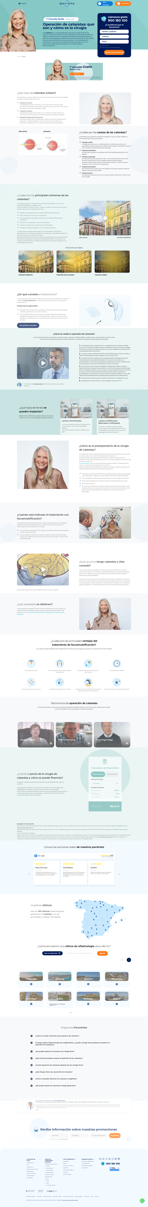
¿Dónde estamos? (31, 1175)
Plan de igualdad (78, 1196)
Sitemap (97, 1196)
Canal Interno (87, 1196)
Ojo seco (65, 1163)
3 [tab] (73, 1009)
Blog (92, 1196)
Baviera (19, 56)
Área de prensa (30, 1167)
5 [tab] (76, 1009)
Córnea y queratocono (68, 1165)
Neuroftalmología (67, 1174)
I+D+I (28, 1164)
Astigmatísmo (49, 1168)
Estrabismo (65, 1167)
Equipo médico (30, 1177)
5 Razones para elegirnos (87, 1165)
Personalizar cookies (57, 1196)
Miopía (47, 1166)
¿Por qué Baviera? (86, 1163)
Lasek (47, 1183)
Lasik (47, 1180)
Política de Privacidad (113, 45)
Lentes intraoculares (50, 1185)
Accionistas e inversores (68, 1196)
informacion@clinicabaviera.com (25, 824)
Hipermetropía (49, 1170)
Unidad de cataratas (49, 1174)
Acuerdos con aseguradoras (88, 1161)
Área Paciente (106, 4)
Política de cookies (47, 1196)
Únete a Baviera (30, 1171)
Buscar (102, 953)
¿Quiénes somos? (30, 1162)
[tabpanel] (31, 986)
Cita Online (125, 3)
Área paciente (85, 1167)
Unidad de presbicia (49, 1172)
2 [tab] (72, 1009)
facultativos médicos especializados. (70, 1200)
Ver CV (37, 1106)
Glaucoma (65, 1172)
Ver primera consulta (28, 322)
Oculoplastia (66, 1161)
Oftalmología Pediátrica (68, 1169)
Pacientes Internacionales (32, 1169)
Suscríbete (115, 1133)
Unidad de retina (48, 1176)
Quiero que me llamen (114, 52)
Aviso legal (39, 1196)
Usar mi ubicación (50, 953)
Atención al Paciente (31, 1173)
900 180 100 (113, 1163)
